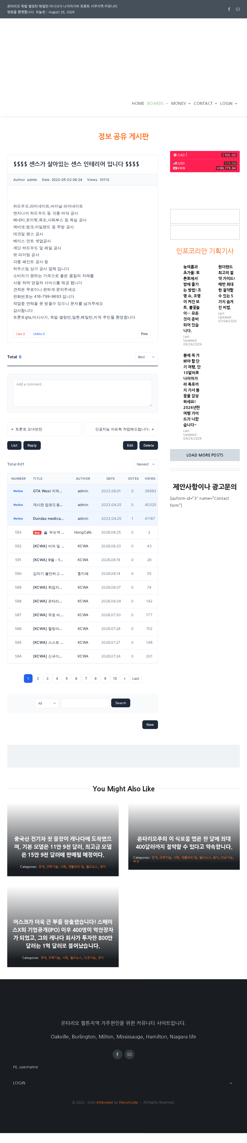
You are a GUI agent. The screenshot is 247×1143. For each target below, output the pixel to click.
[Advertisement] (123, 54)
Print (144, 334)
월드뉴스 (92, 866)
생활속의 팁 (76, 866)
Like (20, 334)
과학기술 (52, 866)
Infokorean (104, 1102)
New (150, 724)
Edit (130, 445)
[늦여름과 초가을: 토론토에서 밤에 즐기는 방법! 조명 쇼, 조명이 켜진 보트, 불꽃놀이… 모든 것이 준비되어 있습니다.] (174, 267)
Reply (32, 445)
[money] (205, 179)
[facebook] (229, 9)
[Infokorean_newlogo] (62, 98)
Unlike (39, 334)
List (14, 445)
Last (135, 678)
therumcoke (128, 1102)
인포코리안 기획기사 (205, 251)
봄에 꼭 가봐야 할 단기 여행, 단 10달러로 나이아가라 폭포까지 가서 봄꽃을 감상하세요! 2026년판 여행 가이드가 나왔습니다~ (192, 390)
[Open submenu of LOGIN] (231, 1083)
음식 (216, 857)
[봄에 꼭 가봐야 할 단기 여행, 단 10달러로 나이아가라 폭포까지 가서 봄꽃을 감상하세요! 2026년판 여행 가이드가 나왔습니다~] (174, 356)
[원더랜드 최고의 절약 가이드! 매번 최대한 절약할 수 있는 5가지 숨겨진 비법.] (209, 267)
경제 (41, 866)
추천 (136, 861)
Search (120, 703)
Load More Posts (205, 455)
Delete (149, 445)
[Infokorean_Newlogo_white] (123, 1000)
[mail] (238, 9)
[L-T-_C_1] (205, 227)
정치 (103, 866)
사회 (63, 866)
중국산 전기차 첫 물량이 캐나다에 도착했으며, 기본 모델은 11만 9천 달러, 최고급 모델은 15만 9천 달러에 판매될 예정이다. (63, 846)
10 (115, 678)
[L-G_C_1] (205, 211)
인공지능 (227, 857)
